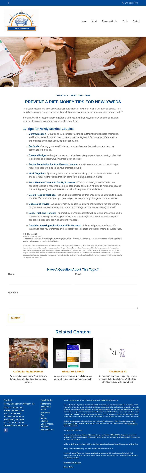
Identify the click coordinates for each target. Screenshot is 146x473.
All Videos (45, 426)
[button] (94, 21)
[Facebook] (8, 2)
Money (44, 418)
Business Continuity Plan (72, 462)
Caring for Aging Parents (28, 371)
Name (11, 274)
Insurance (45, 412)
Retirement (46, 403)
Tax (42, 415)
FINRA (112, 435)
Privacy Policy (68, 467)
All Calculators (47, 429)
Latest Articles (47, 423)
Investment (46, 406)
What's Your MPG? (73, 371)
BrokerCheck (113, 400)
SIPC (118, 435)
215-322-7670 (131, 2)
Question (13, 292)
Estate (43, 409)
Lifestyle (44, 420)
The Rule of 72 (117, 371)
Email (78, 274)
